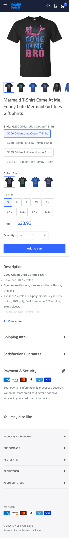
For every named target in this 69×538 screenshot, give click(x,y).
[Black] (9, 182)
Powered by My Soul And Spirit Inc (23, 530)
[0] (62, 6)
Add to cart (34, 248)
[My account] (55, 6)
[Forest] (22, 182)
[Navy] (48, 182)
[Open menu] (5, 5)
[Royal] (35, 182)
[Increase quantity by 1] (44, 235)
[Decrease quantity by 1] (21, 235)
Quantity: (9, 235)
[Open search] (48, 6)
